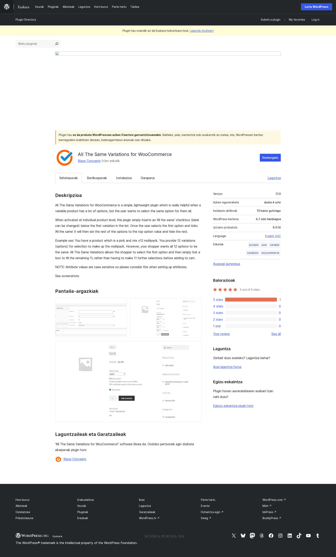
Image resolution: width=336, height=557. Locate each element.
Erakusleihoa (85, 499)
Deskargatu (270, 157)
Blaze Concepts (89, 161)
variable (274, 244)
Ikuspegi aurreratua (226, 264)
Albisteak (21, 505)
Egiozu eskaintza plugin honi (233, 406)
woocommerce (270, 252)
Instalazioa (124, 178)
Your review (221, 334)
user (264, 244)
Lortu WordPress (316, 6)
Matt (267, 505)
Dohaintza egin (212, 512)
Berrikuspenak (97, 178)
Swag (206, 518)
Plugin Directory (26, 19)
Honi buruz (23, 499)
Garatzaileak (147, 512)
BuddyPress (271, 518)
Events (205, 505)
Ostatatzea (23, 512)
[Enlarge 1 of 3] (122, 303)
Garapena (148, 178)
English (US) (273, 236)
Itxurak (81, 505)
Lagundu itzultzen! (202, 30)
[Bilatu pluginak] (57, 44)
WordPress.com (274, 499)
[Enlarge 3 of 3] (197, 346)
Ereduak (82, 518)
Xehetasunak (68, 178)
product (253, 244)
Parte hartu (208, 499)
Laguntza (274, 178)
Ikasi (142, 499)
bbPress (269, 512)
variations (252, 252)
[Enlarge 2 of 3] (197, 303)
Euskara (57, 536)
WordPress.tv (149, 518)
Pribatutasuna (24, 518)
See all (276, 334)
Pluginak (82, 512)
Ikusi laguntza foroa (227, 367)
